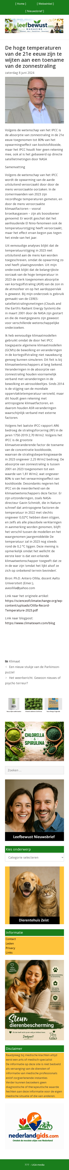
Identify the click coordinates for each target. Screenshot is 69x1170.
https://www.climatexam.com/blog (30, 623)
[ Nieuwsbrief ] (34, 11)
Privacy (10, 948)
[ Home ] (20, 4)
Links (9, 952)
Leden (9, 943)
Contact (10, 939)
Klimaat (14, 661)
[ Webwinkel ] (45, 4)
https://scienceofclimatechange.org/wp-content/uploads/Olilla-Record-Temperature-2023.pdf (34, 605)
